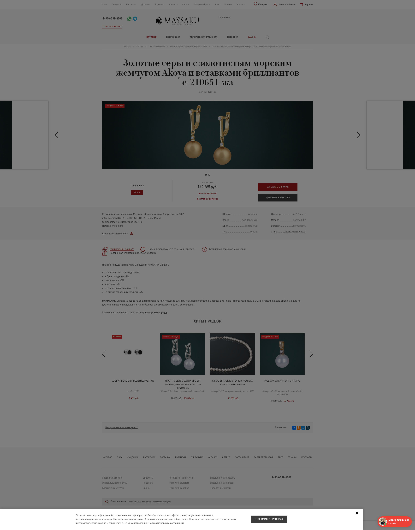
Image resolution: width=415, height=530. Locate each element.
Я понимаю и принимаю (269, 519)
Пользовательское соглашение (166, 523)
